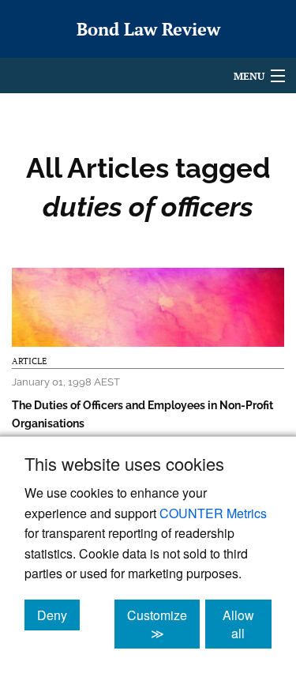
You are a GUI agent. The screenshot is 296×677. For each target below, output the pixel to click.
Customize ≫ (163, 624)
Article (29, 361)
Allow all (247, 624)
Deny (58, 614)
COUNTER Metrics (213, 513)
